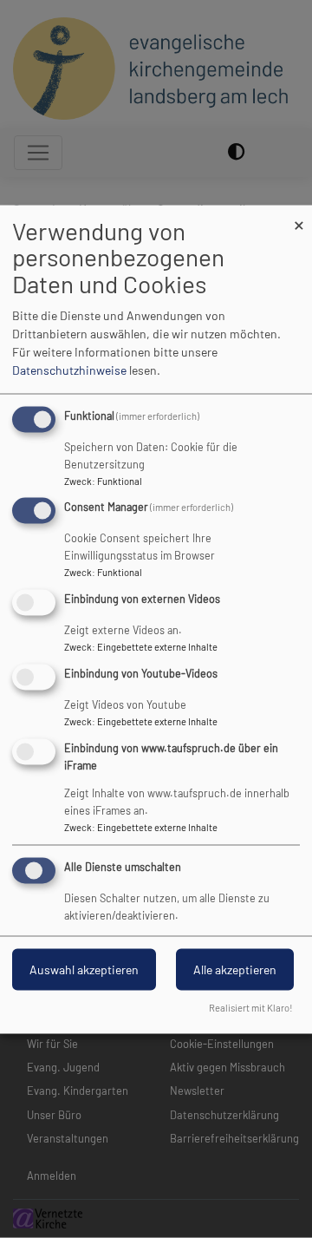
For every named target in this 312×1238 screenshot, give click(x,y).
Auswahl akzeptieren (84, 968)
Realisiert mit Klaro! (251, 1006)
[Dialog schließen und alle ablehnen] (299, 215)
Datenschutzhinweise (69, 369)
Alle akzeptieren (234, 968)
